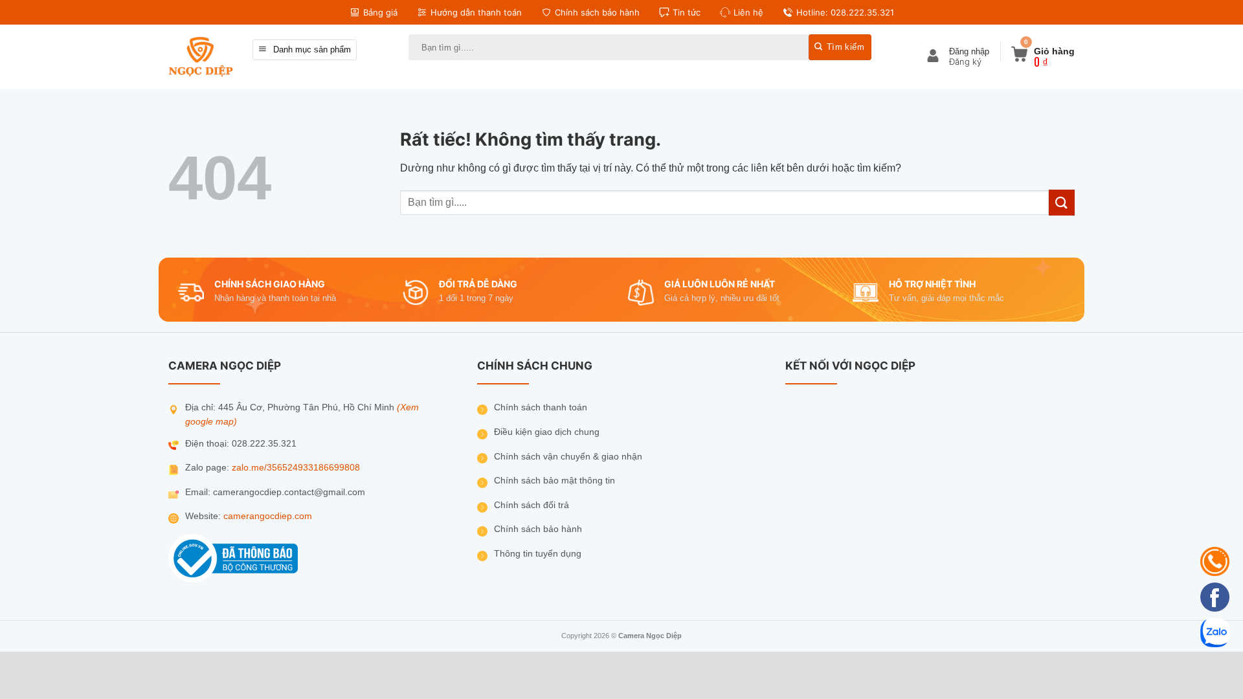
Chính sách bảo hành (597, 12)
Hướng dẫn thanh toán (476, 12)
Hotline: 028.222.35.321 (845, 12)
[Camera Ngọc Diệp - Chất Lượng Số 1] (200, 56)
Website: (204, 516)
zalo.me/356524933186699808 (296, 467)
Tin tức (686, 12)
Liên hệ (748, 12)
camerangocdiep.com (267, 516)
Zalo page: (208, 467)
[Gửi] (840, 47)
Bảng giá (380, 12)
